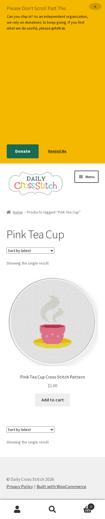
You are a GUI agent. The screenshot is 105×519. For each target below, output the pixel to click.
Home (18, 212)
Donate (22, 151)
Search (52, 509)
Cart (81, 505)
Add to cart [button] (52, 399)
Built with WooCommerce (61, 486)
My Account (17, 509)
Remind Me (57, 151)
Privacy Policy (19, 486)
